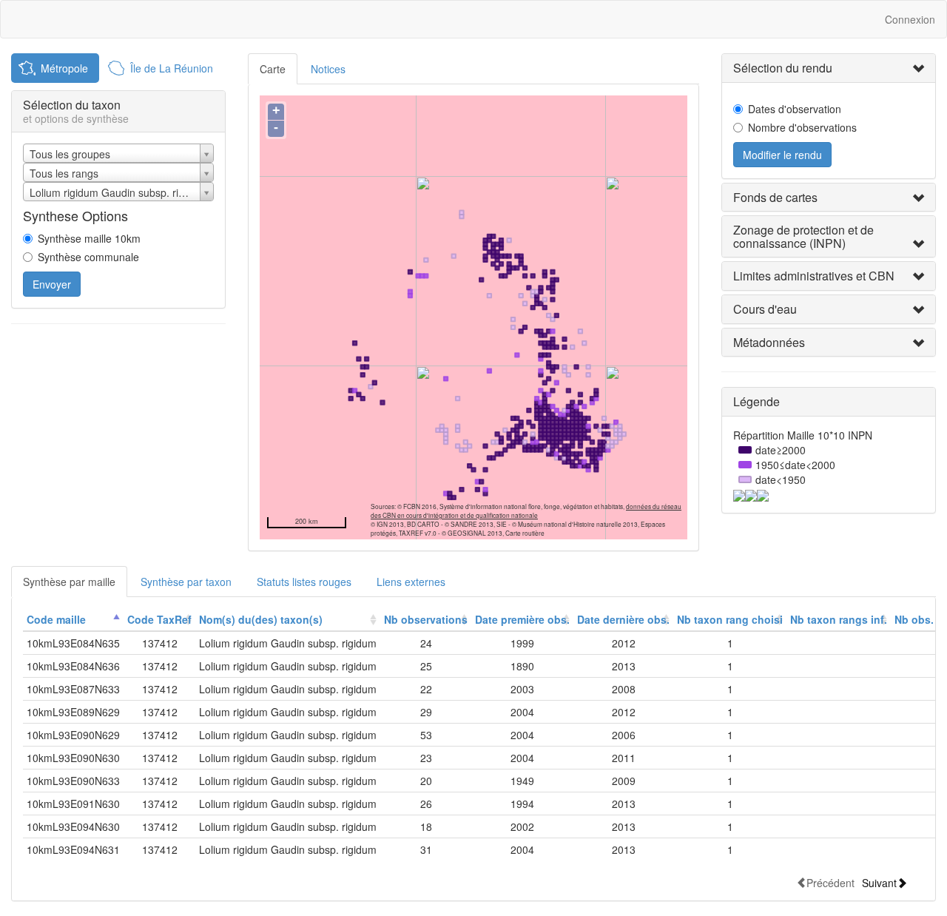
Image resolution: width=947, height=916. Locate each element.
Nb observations (426, 619)
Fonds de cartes (775, 197)
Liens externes (411, 581)
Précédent (830, 882)
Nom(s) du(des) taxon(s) (261, 619)
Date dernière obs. (623, 619)
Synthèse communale (88, 256)
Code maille (56, 619)
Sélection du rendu (782, 67)
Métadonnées (769, 342)
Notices (328, 68)
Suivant (879, 882)
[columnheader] (73, 619)
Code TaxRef (159, 619)
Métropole (64, 68)
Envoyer (52, 284)
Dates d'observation (794, 108)
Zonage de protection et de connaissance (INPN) (803, 236)
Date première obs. (522, 619)
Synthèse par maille (69, 581)
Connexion (910, 19)
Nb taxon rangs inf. (838, 619)
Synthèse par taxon (186, 581)
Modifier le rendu (782, 154)
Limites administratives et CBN (813, 275)
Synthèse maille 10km (89, 238)
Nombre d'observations (802, 127)
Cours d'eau (765, 308)
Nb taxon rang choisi (730, 619)
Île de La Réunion (171, 68)
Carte (273, 68)
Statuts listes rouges (304, 581)
